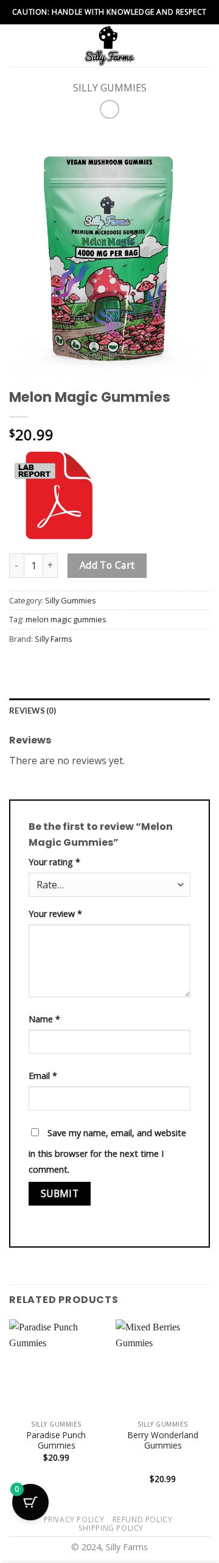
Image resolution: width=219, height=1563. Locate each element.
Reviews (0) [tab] (32, 710)
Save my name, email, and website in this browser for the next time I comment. (107, 1151)
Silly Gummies (110, 87)
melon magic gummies (66, 619)
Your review (55, 913)
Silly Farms (53, 638)
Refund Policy (143, 1519)
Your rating (54, 862)
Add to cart (107, 565)
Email (43, 1075)
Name (44, 1019)
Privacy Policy (74, 1519)
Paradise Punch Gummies (56, 1440)
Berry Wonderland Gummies (163, 1440)
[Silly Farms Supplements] (109, 45)
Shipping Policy (111, 1528)
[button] (16, 45)
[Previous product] (109, 109)
